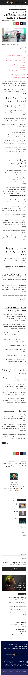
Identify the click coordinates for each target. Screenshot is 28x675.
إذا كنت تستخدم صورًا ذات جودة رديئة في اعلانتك (16, 71)
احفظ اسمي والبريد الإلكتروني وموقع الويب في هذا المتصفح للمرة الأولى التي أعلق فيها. (14, 563)
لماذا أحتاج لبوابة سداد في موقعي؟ (20, 464)
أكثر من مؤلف (13, 500)
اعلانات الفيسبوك (18, 164)
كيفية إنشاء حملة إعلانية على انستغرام (18, 512)
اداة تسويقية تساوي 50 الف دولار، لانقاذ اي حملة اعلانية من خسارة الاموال (15, 598)
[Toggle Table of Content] (25, 52)
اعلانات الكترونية (12, 9)
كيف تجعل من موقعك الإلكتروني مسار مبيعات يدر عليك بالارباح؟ (8, 465)
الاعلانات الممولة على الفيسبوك (8, 445)
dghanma (4, 20)
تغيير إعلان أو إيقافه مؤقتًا (19, 77)
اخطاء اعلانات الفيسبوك (11, 443)
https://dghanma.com (14, 484)
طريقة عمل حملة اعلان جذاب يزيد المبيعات (17, 610)
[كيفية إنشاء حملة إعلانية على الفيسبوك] (22, 505)
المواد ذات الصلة (22, 500)
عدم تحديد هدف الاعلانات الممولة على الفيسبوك (16, 56)
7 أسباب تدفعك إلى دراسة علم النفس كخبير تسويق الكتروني (15, 586)
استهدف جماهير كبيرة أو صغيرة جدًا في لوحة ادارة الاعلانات (15, 66)
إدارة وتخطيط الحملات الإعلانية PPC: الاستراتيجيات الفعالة (15, 613)
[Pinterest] (17, 23)
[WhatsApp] (14, 23)
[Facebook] (24, 23)
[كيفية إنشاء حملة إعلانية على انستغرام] (22, 513)
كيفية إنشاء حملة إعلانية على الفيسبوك (18, 505)
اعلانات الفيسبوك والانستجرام (17, 7)
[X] (21, 23)
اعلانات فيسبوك (19, 443)
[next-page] (22, 527)
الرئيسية (25, 7)
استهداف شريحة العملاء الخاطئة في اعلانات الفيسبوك (15, 61)
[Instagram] (14, 658)
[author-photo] (14, 480)
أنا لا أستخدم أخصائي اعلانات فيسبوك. (16, 75)
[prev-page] (25, 527)
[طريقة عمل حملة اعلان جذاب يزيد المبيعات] (22, 520)
